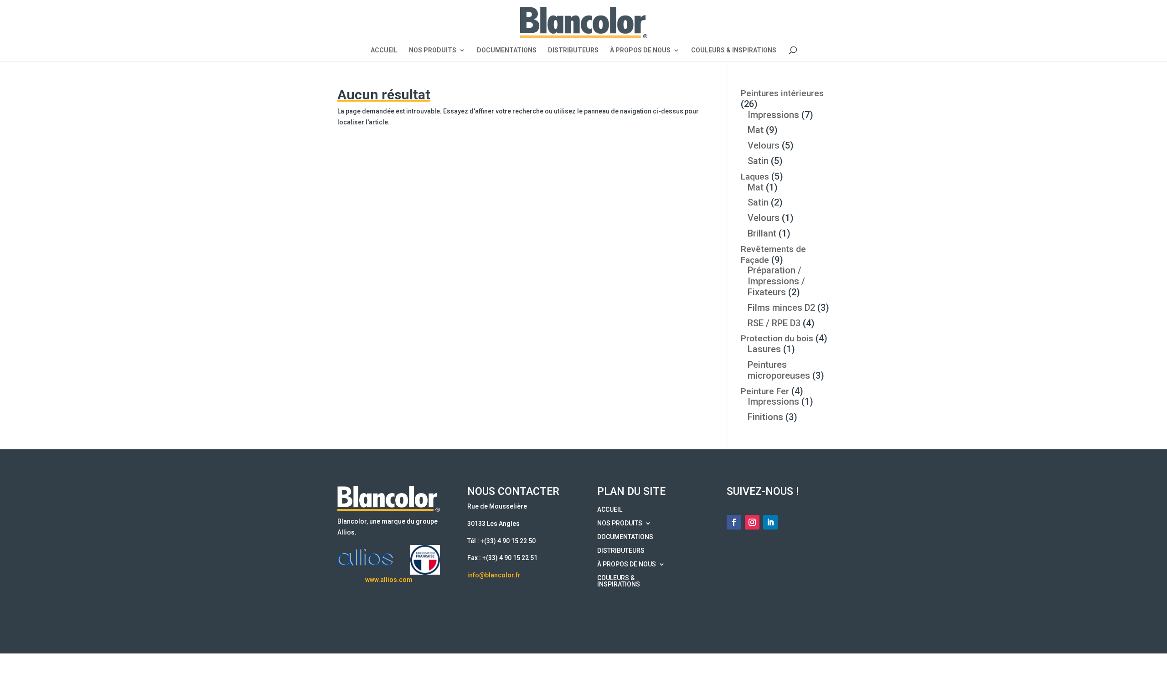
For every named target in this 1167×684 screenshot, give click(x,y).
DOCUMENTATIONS (507, 50)
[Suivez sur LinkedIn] (770, 522)
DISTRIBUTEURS (573, 50)
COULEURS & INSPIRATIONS (733, 50)
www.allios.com (389, 579)
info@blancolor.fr (494, 575)
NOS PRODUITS (432, 50)
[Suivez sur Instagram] (752, 522)
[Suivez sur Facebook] (734, 522)
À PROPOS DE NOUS (640, 50)
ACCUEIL (384, 50)
